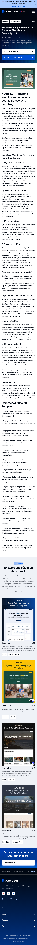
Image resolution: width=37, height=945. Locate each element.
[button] (33, 12)
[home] (10, 11)
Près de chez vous (18, 941)
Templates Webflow (20, 871)
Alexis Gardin (6, 871)
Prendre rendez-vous (18, 6)
